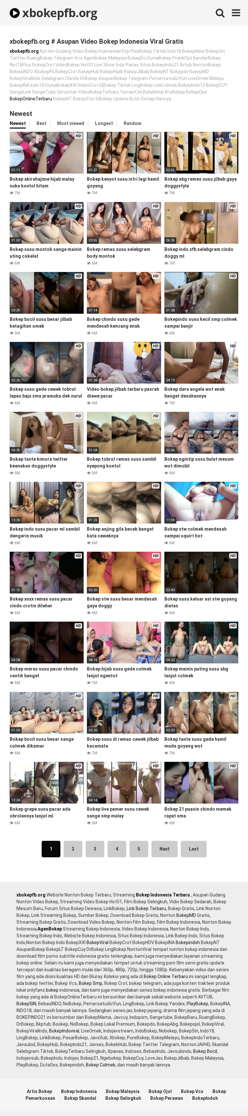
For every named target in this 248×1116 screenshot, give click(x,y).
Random (132, 123)
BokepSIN (26, 1003)
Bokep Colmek (100, 1064)
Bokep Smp (90, 983)
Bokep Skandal (80, 1098)
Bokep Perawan (166, 1098)
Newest (18, 123)
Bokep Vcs (192, 1091)
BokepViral (97, 942)
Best (41, 123)
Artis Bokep (39, 1091)
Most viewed (70, 123)
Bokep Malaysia (123, 1091)
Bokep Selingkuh (123, 1098)
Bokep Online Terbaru (166, 976)
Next (165, 848)
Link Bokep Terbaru (146, 908)
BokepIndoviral (64, 1030)
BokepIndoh (205, 1098)
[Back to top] (226, 1096)
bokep (52, 990)
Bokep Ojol (160, 1091)
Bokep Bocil (205, 1051)
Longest (104, 123)
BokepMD (186, 915)
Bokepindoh (188, 942)
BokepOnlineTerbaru (31, 98)
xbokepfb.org (58, 13)
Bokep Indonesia (79, 1091)
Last (194, 848)
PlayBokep (197, 1003)
